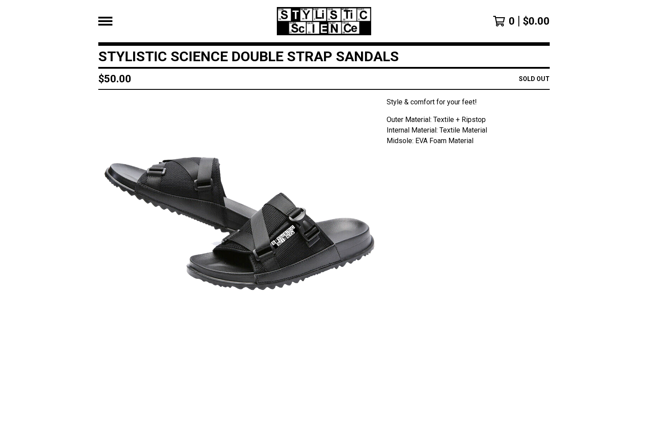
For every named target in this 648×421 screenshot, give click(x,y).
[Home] (324, 21)
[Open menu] (105, 21)
